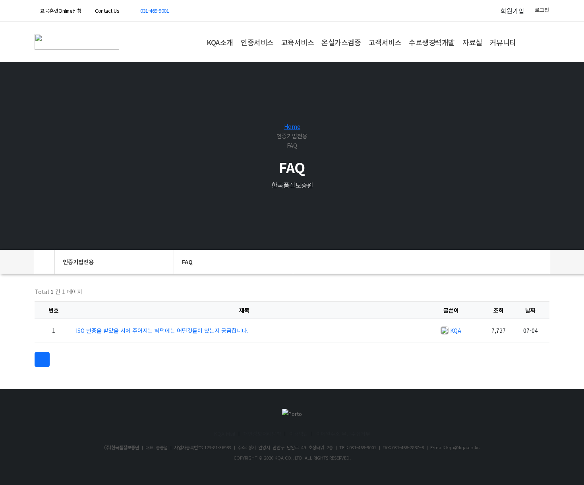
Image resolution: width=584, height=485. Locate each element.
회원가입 (512, 10)
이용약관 (298, 433)
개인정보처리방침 (262, 433)
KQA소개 (220, 42)
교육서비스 (297, 42)
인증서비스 (257, 42)
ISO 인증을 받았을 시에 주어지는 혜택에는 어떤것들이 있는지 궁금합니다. (162, 330)
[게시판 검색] (542, 293)
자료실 (472, 42)
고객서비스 (385, 42)
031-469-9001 (154, 10)
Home (292, 126)
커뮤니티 (503, 42)
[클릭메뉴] (42, 359)
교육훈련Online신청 (60, 10)
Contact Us (106, 10)
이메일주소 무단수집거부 (343, 433)
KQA (455, 330)
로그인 (542, 10)
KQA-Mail (224, 433)
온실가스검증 (341, 42)
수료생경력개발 (432, 42)
